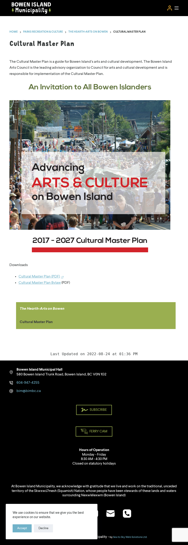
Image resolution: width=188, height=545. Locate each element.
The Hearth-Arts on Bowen (42, 309)
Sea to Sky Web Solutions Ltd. (130, 537)
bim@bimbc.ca (29, 391)
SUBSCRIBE (98, 410)
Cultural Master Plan (36, 322)
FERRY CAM (98, 431)
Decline (43, 528)
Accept (22, 528)
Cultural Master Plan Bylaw (40, 283)
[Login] (169, 8)
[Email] (110, 513)
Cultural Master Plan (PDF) (39, 276)
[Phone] (127, 513)
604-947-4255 (28, 383)
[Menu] (176, 8)
